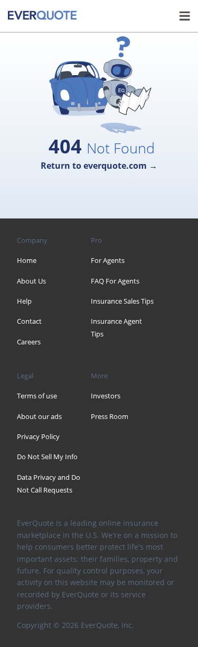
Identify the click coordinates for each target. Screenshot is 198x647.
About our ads (39, 416)
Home (26, 260)
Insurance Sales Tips (122, 301)
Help (24, 301)
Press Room (109, 416)
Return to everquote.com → (99, 165)
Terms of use (37, 395)
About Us (31, 281)
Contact (29, 321)
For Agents (108, 260)
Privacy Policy (38, 436)
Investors (105, 395)
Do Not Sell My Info (47, 456)
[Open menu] (185, 16)
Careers (29, 342)
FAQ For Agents (115, 281)
